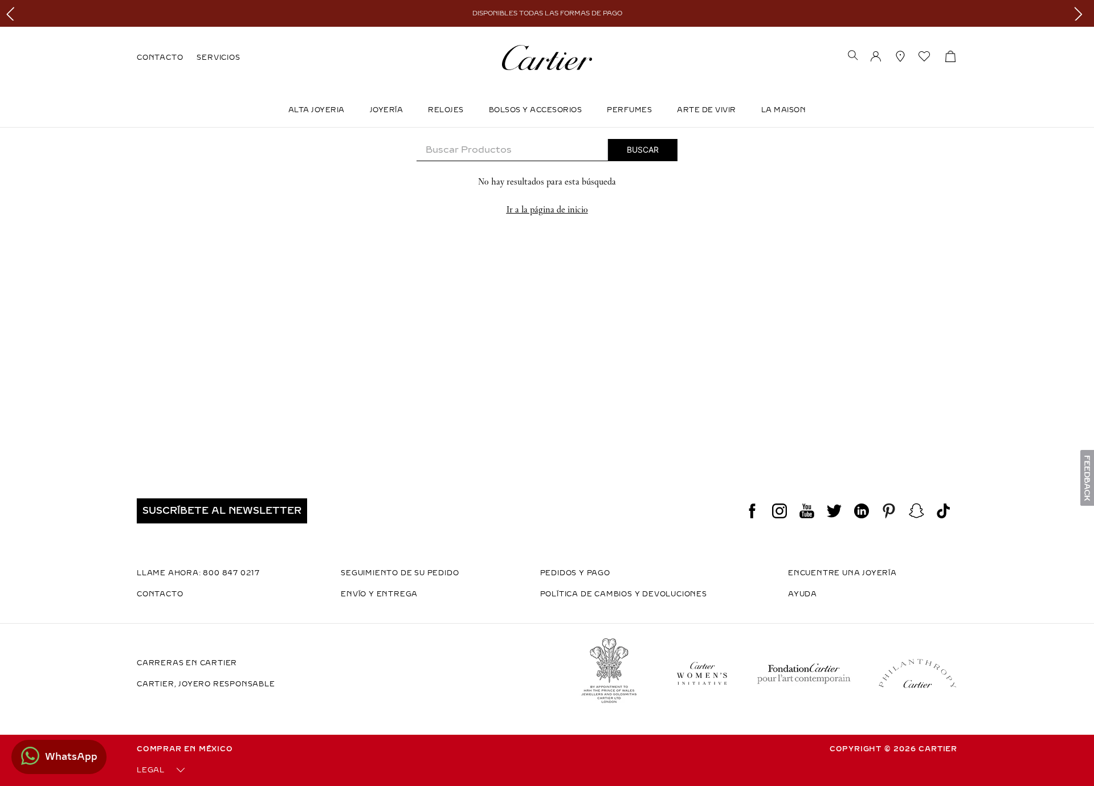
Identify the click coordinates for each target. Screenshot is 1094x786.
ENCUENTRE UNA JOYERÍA (842, 573)
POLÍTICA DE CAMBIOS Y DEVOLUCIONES (623, 594)
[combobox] (547, 150)
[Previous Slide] (12, 13)
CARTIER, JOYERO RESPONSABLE (206, 684)
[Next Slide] (1081, 13)
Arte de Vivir (706, 110)
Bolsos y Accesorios (535, 110)
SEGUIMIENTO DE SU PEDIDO (400, 573)
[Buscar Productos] (642, 150)
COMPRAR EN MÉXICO (185, 749)
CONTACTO (160, 58)
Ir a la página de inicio (547, 209)
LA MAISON (783, 110)
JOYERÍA (386, 110)
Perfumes (629, 110)
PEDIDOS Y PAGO (575, 573)
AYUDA (802, 594)
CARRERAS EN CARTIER (187, 663)
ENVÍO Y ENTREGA (379, 594)
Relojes (446, 110)
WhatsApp (71, 756)
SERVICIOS (218, 58)
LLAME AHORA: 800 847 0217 (198, 573)
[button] (853, 56)
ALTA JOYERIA (316, 110)
